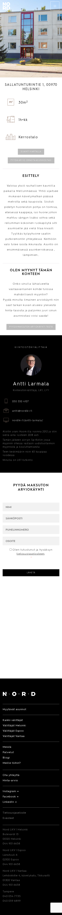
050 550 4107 (20, 401)
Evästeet (8, 818)
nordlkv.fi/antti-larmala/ (27, 420)
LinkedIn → (10, 802)
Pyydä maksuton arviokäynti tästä (31, 327)
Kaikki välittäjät (13, 720)
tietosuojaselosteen (30, 554)
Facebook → (11, 796)
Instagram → (11, 791)
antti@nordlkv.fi (22, 411)
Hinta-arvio (10, 780)
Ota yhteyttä (11, 775)
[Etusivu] (19, 694)
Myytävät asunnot (14, 709)
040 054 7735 (12, 896)
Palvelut (8, 752)
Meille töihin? (12, 763)
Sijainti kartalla (31, 152)
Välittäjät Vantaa (14, 736)
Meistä (7, 747)
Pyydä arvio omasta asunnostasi (31, 160)
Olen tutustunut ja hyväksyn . (32, 554)
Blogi (6, 757)
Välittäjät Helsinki (14, 725)
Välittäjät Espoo (13, 731)
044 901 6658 (11, 843)
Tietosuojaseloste (14, 813)
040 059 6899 (12, 901)
